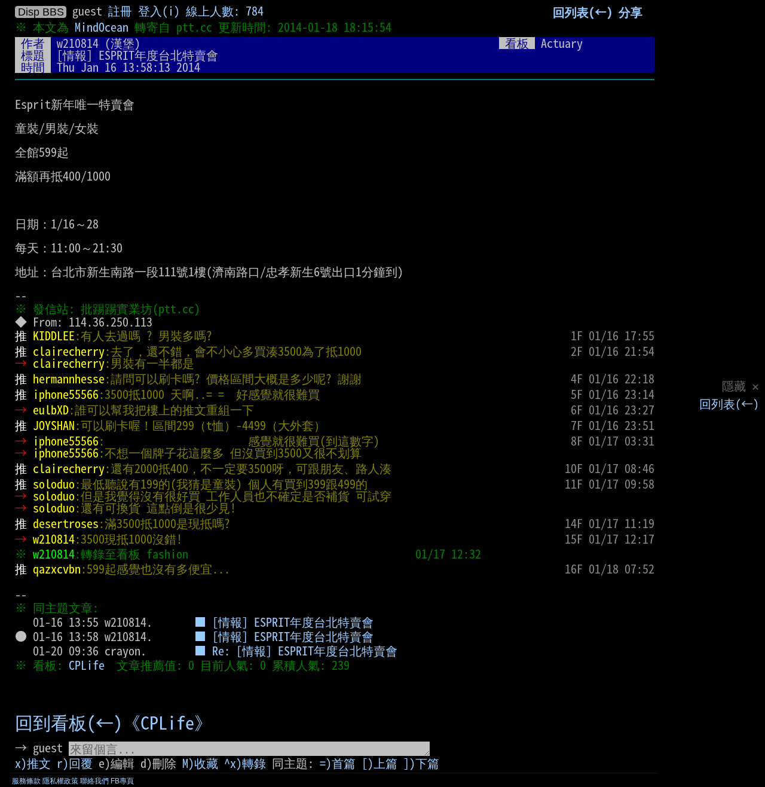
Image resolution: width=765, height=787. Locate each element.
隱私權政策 (60, 781)
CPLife (87, 665)
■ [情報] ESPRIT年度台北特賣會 (284, 622)
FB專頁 (122, 781)
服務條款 (26, 781)
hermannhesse (69, 379)
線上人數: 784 (225, 11)
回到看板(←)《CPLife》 (113, 723)
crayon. (125, 651)
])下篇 (421, 763)
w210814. (128, 622)
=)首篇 (338, 763)
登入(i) (159, 11)
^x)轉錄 (245, 763)
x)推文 (33, 763)
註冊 (120, 11)
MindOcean (101, 27)
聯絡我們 (94, 781)
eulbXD (51, 410)
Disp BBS (41, 12)
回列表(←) (729, 404)
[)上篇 (379, 763)
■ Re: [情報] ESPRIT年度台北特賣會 (295, 651)
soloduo (54, 484)
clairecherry (69, 351)
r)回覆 (75, 763)
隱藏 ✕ (740, 386)
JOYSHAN (54, 425)
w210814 (78, 43)
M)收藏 (200, 763)
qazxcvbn (57, 569)
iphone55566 (66, 394)
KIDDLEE (54, 335)
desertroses (66, 523)
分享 (630, 12)
